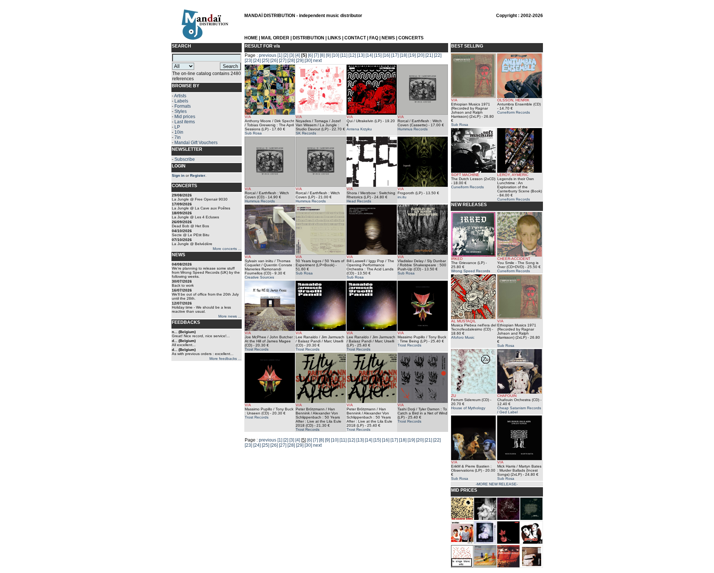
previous (267, 55)
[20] (420, 55)
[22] (437, 55)
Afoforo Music (463, 337)
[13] (360, 55)
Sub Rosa (253, 133)
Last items (184, 121)
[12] (352, 55)
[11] (343, 55)
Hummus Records (413, 129)
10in (178, 132)
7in (177, 137)
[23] (248, 60)
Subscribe (184, 159)
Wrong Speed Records (470, 271)
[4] (297, 55)
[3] (291, 55)
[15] (378, 55)
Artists (180, 95)
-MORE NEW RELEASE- (497, 484)
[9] (328, 55)
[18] (403, 55)
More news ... (229, 316)
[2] (285, 55)
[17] (395, 55)
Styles (180, 111)
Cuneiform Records (513, 112)
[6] (310, 55)
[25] (265, 60)
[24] (257, 60)
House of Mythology (468, 408)
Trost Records (256, 349)
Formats (182, 106)
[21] (429, 55)
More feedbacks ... (225, 359)
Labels (181, 101)
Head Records (359, 201)
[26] (274, 60)
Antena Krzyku (359, 129)
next (317, 60)
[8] (322, 55)
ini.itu (402, 197)
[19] (412, 55)
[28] (291, 60)
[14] (369, 55)
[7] (316, 55)
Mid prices (184, 116)
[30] (308, 60)
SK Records (306, 133)
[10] (335, 55)
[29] (299, 60)
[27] (282, 60)
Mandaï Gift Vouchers (196, 142)
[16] (386, 55)
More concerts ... (227, 249)
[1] (279, 55)
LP (177, 127)
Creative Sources (259, 277)
